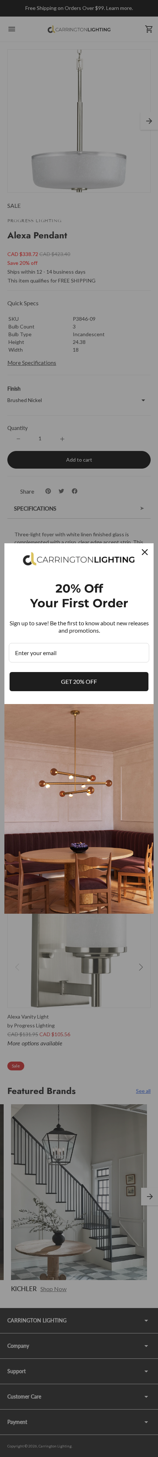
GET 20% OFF (79, 681)
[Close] (145, 552)
